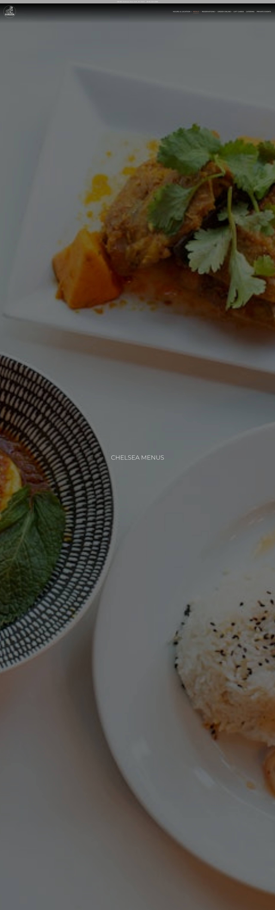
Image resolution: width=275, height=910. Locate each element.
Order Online (224, 12)
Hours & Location (181, 12)
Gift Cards (239, 12)
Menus (196, 12)
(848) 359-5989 (152, 1)
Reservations (208, 12)
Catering (250, 12)
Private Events (264, 12)
